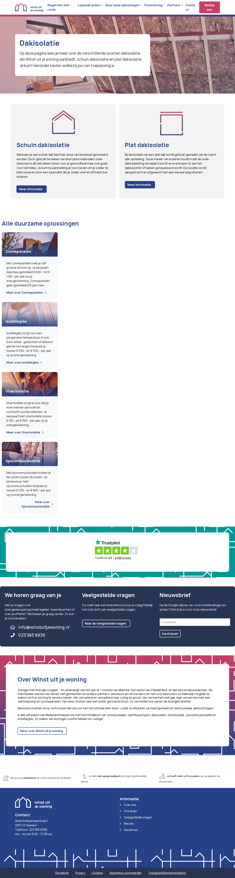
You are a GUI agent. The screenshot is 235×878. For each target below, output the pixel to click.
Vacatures (131, 830)
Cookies (97, 873)
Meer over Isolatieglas (22, 362)
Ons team (130, 811)
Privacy (80, 873)
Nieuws (129, 824)
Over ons (130, 805)
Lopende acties (89, 5)
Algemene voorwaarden (125, 873)
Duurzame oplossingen (122, 5)
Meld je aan (210, 7)
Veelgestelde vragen (138, 817)
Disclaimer (62, 873)
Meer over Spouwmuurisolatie (35, 504)
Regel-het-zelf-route (59, 7)
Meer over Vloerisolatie (23, 432)
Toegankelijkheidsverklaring (167, 873)
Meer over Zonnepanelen (24, 293)
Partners (173, 5)
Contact (190, 7)
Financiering (153, 5)
